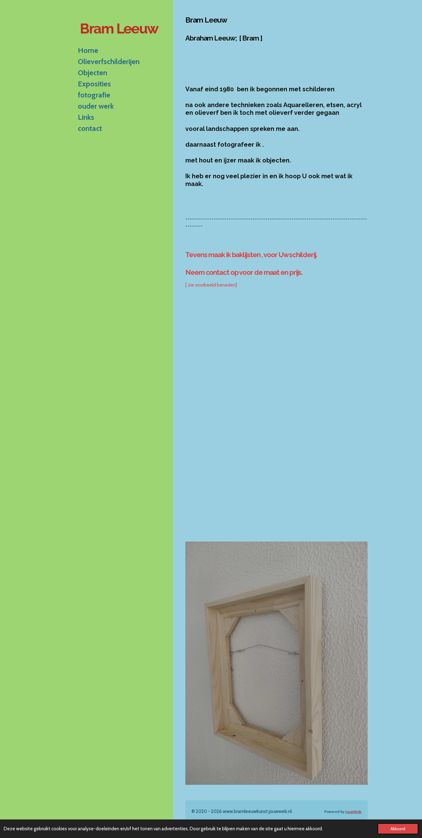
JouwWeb (353, 811)
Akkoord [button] (397, 828)
